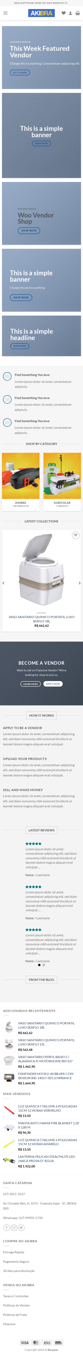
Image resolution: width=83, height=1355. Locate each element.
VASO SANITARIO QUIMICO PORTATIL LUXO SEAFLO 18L (42, 619)
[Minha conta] (70, 13)
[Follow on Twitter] (21, 1227)
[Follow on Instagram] (14, 1227)
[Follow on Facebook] (6, 1227)
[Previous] (4, 481)
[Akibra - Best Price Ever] (41, 13)
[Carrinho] (77, 13)
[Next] (79, 481)
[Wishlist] (64, 13)
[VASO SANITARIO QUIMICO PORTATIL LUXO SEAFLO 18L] (41, 569)
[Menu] (5, 13)
